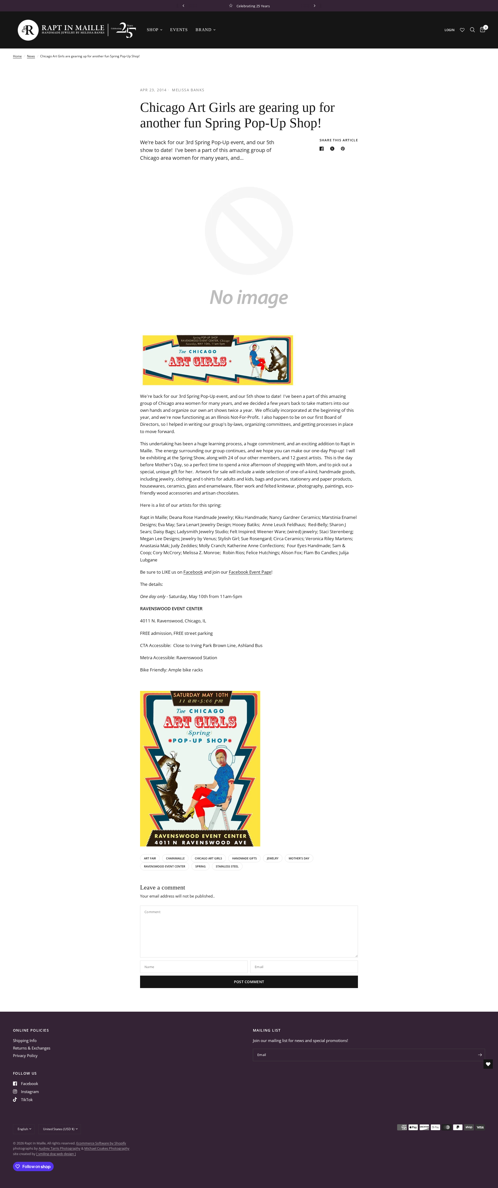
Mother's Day (299, 858)
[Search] (472, 29)
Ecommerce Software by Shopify (101, 1143)
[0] (481, 29)
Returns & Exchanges (31, 1048)
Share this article (339, 140)
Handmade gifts (244, 858)
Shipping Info (25, 1040)
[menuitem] (154, 30)
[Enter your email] (480, 1055)
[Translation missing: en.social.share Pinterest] (344, 148)
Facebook (193, 572)
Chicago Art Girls (208, 858)
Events (179, 29)
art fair (150, 858)
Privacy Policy (25, 1055)
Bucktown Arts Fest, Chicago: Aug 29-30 (253, 5)
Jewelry (273, 858)
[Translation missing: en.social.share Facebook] (323, 148)
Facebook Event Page (250, 572)
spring (200, 866)
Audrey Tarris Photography (59, 1148)
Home (17, 56)
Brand (204, 29)
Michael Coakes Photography (106, 1148)
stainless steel (227, 866)
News (31, 56)
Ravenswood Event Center (164, 866)
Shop (152, 29)
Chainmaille (175, 858)
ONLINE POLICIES (31, 1030)
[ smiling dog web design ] (56, 1153)
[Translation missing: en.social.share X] (333, 148)
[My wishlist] (462, 29)
